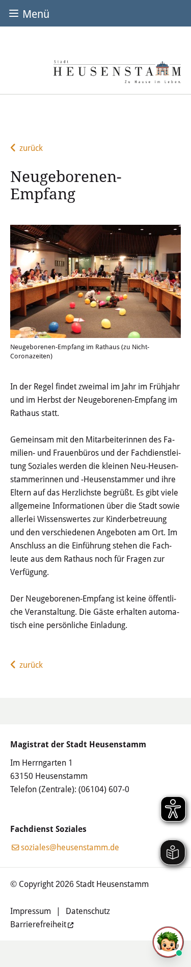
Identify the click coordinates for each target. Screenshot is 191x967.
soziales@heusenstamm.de (70, 847)
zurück (31, 147)
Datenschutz (88, 910)
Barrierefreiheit (38, 924)
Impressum (30, 910)
